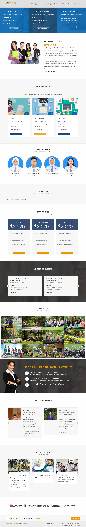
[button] (8, 506)
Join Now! (13, 292)
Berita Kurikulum (37, 473)
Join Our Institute (19, 253)
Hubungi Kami (75, 518)
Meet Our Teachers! (43, 28)
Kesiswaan (12, 473)
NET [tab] (39, 94)
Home (31, 3)
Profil (43, 3)
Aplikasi (69, 3)
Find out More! (14, 28)
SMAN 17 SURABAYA (14, 523)
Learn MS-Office (40, 118)
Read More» (19, 487)
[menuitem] (31, 4)
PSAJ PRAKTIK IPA (64, 476)
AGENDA (56, 3)
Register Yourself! (16, 134)
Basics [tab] (25, 94)
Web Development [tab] (57, 94)
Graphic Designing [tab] (32, 94)
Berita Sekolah (37, 4)
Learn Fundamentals (18, 118)
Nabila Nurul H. (15, 173)
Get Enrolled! (72, 27)
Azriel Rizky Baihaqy (34, 173)
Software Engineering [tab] (46, 94)
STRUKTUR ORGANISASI (49, 4)
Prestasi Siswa (75, 4)
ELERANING (62, 3)
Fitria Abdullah (70, 173)
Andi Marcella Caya (52, 173)
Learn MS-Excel (63, 118)
